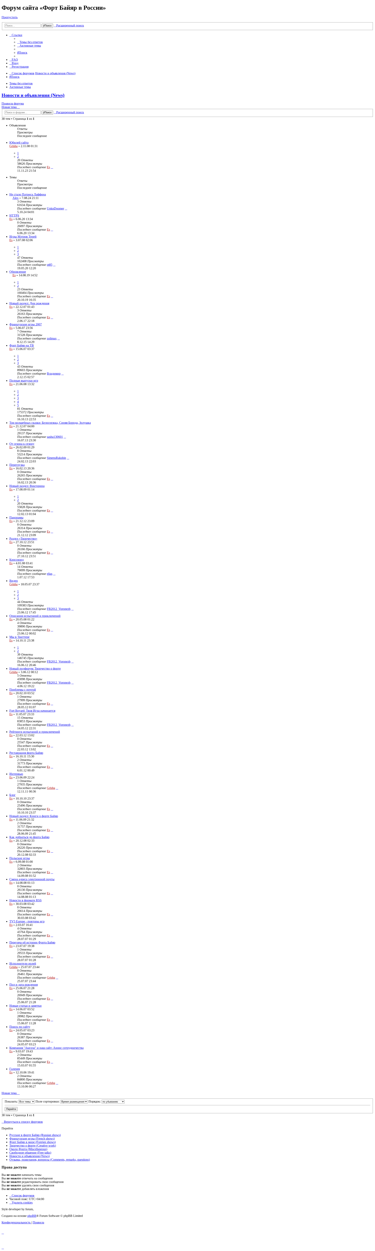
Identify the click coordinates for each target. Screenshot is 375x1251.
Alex (15, 198)
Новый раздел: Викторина (27, 486)
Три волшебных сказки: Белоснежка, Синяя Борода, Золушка (50, 422)
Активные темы (20, 87)
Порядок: (95, 1101)
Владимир (54, 373)
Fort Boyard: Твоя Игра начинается (32, 710)
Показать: (11, 1101)
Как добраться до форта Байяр (29, 837)
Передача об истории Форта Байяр (32, 942)
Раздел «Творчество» (23, 538)
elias (49, 573)
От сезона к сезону (21, 443)
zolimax (52, 338)
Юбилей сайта (19, 142)
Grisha (13, 146)
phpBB (31, 1215)
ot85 (49, 264)
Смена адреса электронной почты (31, 879)
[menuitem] (30, 42)
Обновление (17, 271)
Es (48, 167)
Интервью (16, 774)
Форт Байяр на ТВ (21, 345)
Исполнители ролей (22, 963)
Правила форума (13, 103)
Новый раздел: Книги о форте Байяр (33, 816)
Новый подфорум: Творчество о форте (35, 668)
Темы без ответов (21, 83)
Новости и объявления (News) (33, 95)
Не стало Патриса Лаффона (27, 194)
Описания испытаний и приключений (35, 616)
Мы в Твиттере (19, 637)
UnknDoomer (55, 208)
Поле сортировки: (48, 1101)
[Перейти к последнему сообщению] (52, 167)
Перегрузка (17, 464)
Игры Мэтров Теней (23, 236)
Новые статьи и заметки (25, 1005)
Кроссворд (16, 559)
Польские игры (19, 858)
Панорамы (16, 517)
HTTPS (14, 215)
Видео (13, 580)
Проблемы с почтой (22, 689)
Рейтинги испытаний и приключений (34, 731)
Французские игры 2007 (25, 324)
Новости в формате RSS (25, 900)
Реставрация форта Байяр (26, 752)
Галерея (14, 1069)
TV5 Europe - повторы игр (27, 921)
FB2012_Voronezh (59, 608)
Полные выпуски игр (23, 380)
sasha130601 (55, 436)
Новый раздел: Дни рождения (29, 303)
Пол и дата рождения (23, 984)
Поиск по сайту (19, 1026)
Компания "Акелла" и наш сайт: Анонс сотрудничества (46, 1047)
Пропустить (10, 17)
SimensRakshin (56, 457)
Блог (12, 795)
